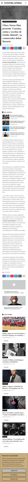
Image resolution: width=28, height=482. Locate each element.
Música (5, 410)
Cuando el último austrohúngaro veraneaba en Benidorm (12, 361)
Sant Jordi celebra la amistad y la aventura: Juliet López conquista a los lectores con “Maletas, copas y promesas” (17, 127)
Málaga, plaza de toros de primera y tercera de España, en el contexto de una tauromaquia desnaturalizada (14, 334)
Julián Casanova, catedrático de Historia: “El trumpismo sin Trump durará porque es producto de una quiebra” (13, 387)
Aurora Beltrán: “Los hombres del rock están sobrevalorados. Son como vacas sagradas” (13, 440)
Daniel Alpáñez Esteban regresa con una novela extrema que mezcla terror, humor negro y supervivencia (17, 122)
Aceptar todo (14, 470)
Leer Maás (6, 340)
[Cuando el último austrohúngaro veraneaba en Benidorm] (14, 349)
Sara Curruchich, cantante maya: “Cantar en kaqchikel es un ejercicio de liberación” (13, 414)
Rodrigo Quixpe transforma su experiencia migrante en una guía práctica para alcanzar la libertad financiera (18, 133)
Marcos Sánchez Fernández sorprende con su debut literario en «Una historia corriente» (17, 116)
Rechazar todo (14, 479)
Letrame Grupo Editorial (8, 6)
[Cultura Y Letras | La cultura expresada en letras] (13, 3)
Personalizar (14, 474)
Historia (5, 357)
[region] (14, 467)
